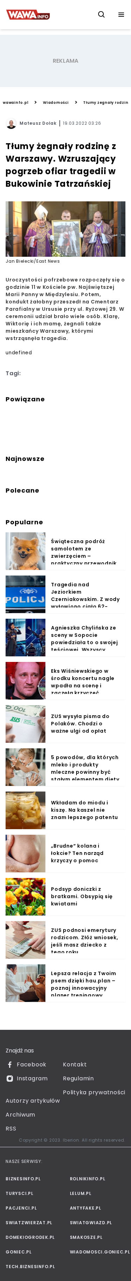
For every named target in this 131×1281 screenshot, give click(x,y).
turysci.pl (20, 1193)
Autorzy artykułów (33, 1101)
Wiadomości (56, 102)
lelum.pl (81, 1193)
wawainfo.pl (15, 102)
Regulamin (78, 1078)
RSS (11, 1129)
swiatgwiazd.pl (91, 1223)
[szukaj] (101, 14)
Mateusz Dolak (38, 123)
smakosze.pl (86, 1237)
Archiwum (20, 1115)
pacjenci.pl (21, 1208)
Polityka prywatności (94, 1092)
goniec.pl (19, 1252)
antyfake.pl (85, 1208)
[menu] (121, 14)
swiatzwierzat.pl (29, 1223)
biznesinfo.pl (23, 1179)
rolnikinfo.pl (87, 1179)
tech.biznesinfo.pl (30, 1267)
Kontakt (75, 1064)
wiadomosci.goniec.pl (98, 1252)
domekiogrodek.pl (30, 1237)
